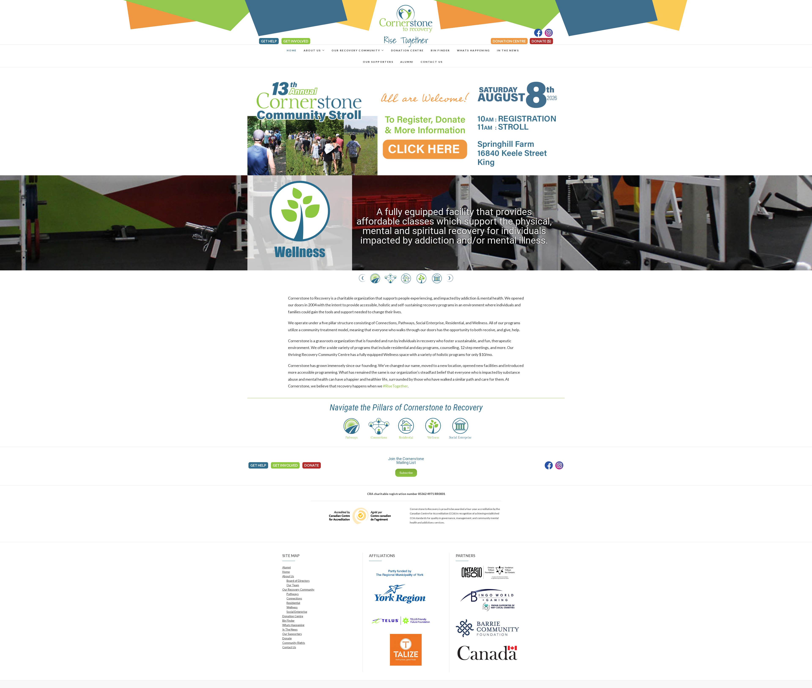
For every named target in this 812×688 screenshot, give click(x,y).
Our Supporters (378, 61)
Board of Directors (298, 580)
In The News (508, 50)
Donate (311, 465)
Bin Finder (440, 50)
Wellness (292, 607)
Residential (293, 603)
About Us (312, 50)
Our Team (293, 585)
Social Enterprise (297, 611)
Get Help (269, 41)
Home (292, 50)
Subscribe (406, 472)
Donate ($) (541, 41)
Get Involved (295, 41)
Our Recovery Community (356, 50)
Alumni (406, 61)
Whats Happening (473, 50)
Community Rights (293, 642)
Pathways (293, 594)
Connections (294, 598)
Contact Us (432, 61)
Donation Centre (509, 41)
